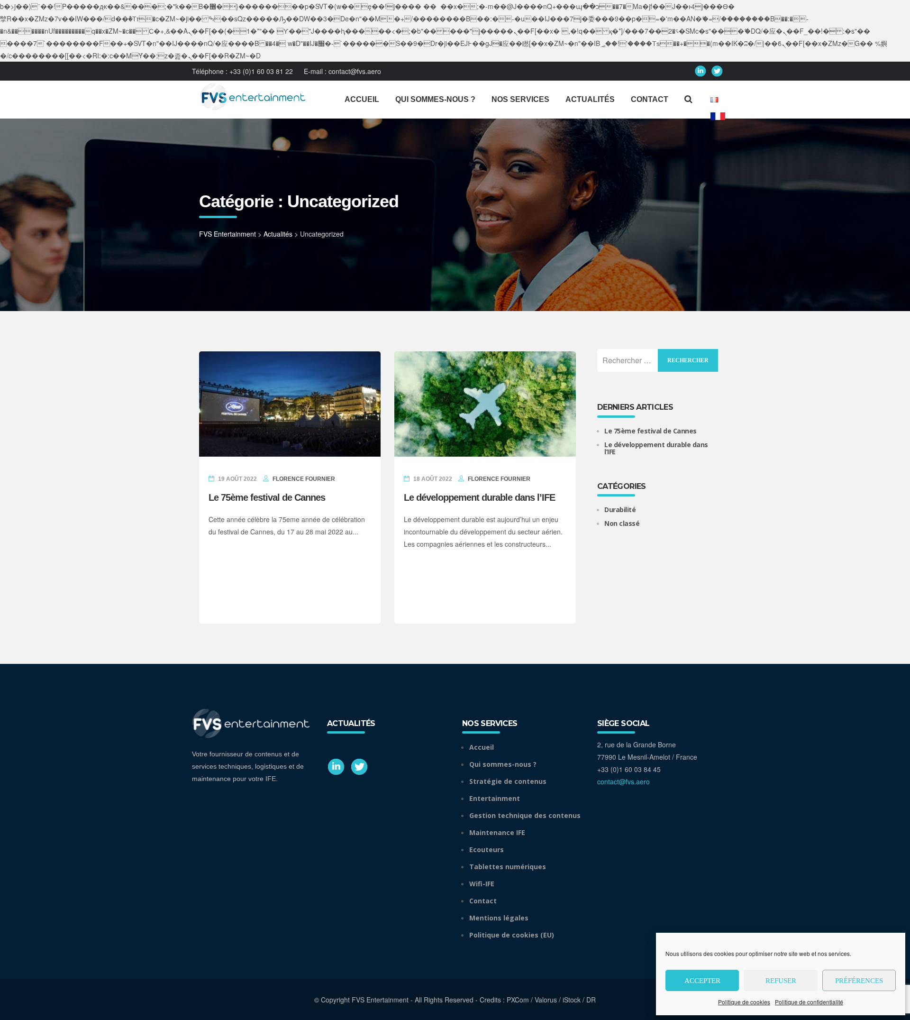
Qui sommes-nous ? (503, 764)
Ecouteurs (486, 849)
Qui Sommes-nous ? (435, 99)
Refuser (780, 980)
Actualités (590, 99)
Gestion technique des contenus (525, 815)
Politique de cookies (744, 1002)
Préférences (859, 980)
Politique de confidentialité (809, 1002)
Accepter (702, 980)
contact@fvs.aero (354, 71)
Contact (649, 99)
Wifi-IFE (481, 883)
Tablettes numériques (507, 866)
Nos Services (520, 99)
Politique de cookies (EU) (511, 934)
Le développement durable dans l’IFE (479, 497)
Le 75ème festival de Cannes (269, 497)
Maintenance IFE (497, 832)
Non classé (621, 523)
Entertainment (494, 798)
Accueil (362, 99)
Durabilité (620, 509)
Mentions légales (498, 917)
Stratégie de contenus (507, 781)
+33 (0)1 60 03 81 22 (261, 71)
